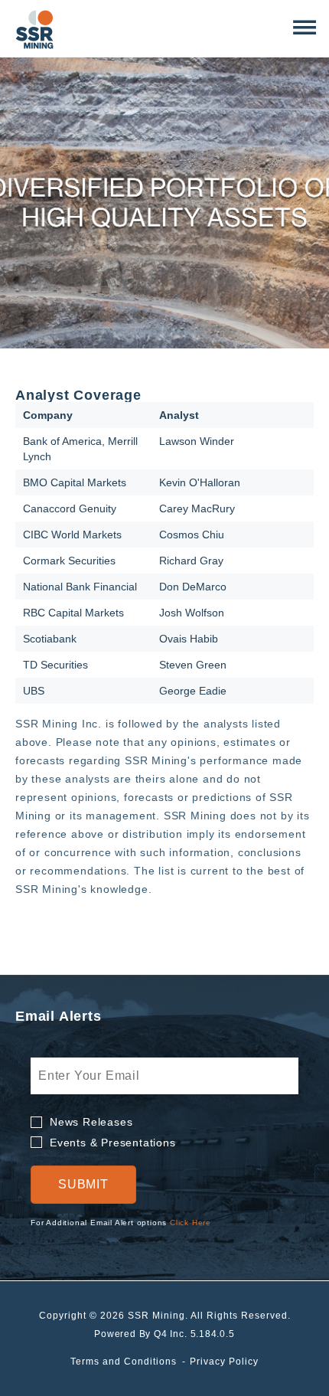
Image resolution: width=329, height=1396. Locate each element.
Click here (190, 1222)
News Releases (91, 1121)
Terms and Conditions (123, 1361)
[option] (164, 202)
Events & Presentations (113, 1142)
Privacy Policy (224, 1361)
